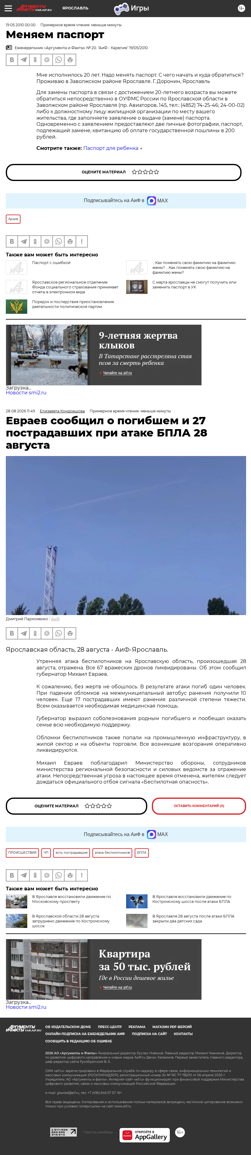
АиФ (55, 619)
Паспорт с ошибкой (51, 262)
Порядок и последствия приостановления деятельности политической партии (73, 304)
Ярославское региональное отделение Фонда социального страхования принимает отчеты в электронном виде (75, 287)
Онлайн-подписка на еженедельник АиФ (85, 1034)
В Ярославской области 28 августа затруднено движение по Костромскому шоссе (71, 921)
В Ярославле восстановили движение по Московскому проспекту (71, 899)
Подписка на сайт (149, 1034)
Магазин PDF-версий (172, 1027)
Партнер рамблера (98, 1132)
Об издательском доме (68, 1027)
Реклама (137, 1027)
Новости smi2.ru (26, 393)
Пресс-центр (110, 1027)
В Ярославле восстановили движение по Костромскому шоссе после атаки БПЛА (191, 899)
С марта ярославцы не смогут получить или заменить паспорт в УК (194, 284)
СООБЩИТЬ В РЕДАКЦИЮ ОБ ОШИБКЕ (78, 1041)
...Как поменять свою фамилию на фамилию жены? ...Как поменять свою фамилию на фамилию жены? (193, 267)
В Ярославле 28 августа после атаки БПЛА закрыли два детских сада (193, 918)
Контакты (183, 1034)
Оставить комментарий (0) (199, 806)
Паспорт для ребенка (110, 148)
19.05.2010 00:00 (21, 25)
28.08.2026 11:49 (20, 411)
